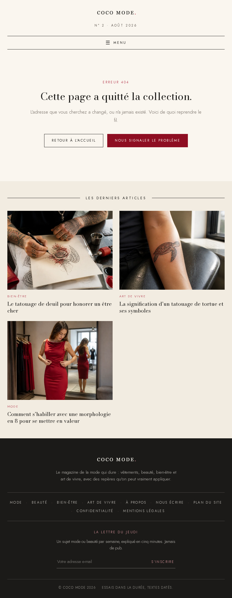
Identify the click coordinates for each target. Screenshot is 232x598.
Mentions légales (144, 510)
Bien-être (67, 502)
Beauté (40, 502)
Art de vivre (101, 502)
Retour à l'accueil (74, 140)
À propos (136, 502)
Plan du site (208, 502)
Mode (16, 502)
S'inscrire (162, 561)
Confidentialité (95, 510)
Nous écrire (170, 502)
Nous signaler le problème (147, 140)
